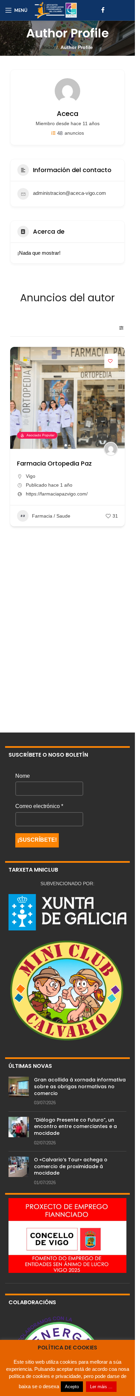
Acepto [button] (72, 1386)
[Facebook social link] (103, 10)
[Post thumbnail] (18, 1091)
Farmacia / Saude (51, 516)
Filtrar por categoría (118, 328)
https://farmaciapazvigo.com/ (57, 494)
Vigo (30, 476)
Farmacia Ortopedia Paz (54, 463)
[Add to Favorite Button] (111, 361)
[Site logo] (55, 10)
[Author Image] (111, 449)
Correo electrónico (39, 806)
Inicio (48, 47)
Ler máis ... (101, 1386)
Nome (22, 776)
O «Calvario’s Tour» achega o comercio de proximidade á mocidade (70, 1166)
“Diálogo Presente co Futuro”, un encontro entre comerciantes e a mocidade (75, 1126)
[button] (19, 398)
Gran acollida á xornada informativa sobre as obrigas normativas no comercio (80, 1086)
